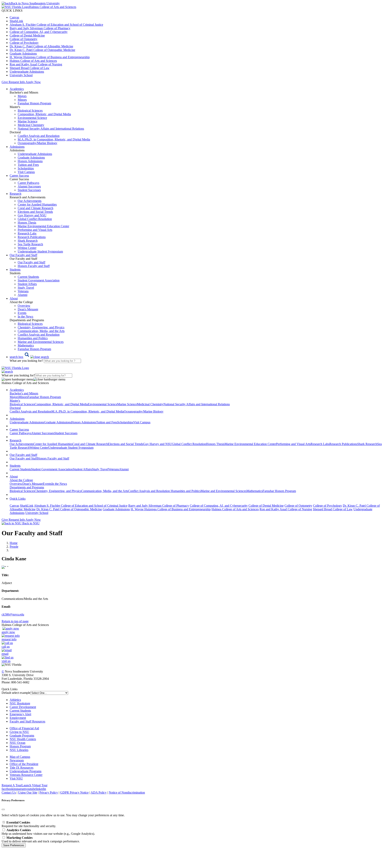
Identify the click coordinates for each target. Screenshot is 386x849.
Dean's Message (28, 309)
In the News (25, 316)
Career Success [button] (19, 175)
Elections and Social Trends (35, 211)
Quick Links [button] (18, 498)
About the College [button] (21, 480)
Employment (18, 718)
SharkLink (16, 21)
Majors (22, 96)
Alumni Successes (29, 186)
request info (9, 639)
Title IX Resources (21, 767)
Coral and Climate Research (35, 208)
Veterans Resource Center (26, 775)
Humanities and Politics (33, 338)
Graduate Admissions (23, 53)
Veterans (23, 291)
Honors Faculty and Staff (34, 266)
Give (5, 82)
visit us (6, 661)
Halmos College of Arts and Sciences (33, 60)
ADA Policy (99, 792)
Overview (24, 305)
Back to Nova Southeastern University (35, 3)
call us (6, 646)
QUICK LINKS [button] (12, 10)
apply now (8, 632)
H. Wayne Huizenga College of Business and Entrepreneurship (50, 57)
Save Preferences (13, 845)
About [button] (14, 298)
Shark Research (28, 240)
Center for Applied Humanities (37, 204)
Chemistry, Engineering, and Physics (41, 327)
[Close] (3, 809)
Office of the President (24, 764)
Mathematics (26, 345)
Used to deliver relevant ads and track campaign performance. (41, 839)
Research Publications (32, 237)
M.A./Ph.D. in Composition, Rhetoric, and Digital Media (54, 139)
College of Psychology (24, 42)
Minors (22, 99)
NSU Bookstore (20, 703)
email (5, 653)
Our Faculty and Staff (31, 262)
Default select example (16, 692)
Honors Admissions (30, 161)
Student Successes (29, 190)
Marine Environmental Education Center (43, 226)
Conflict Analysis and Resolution (39, 136)
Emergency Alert (20, 714)
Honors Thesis (27, 222)
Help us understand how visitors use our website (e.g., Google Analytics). (48, 831)
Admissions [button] (17, 146)
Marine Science (27, 121)
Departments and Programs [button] (27, 487)
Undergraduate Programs (25, 771)
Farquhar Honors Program (34, 103)
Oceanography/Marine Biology (37, 143)
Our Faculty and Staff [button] (23, 255)
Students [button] (15, 269)
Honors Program (20, 746)
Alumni (22, 295)
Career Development (23, 707)
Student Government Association (39, 280)
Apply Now (33, 82)
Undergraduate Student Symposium (40, 251)
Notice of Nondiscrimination (127, 792)
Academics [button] (17, 89)
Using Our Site (27, 792)
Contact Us (9, 792)
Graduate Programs (22, 735)
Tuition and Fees (28, 164)
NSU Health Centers (23, 739)
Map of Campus (20, 756)
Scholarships (26, 168)
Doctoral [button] (15, 408)
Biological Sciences (30, 110)
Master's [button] (15, 400)
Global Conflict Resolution (35, 219)
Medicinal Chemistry (31, 125)
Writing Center (27, 248)
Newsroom (17, 760)
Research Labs (27, 233)
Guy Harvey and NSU (32, 215)
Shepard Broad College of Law (29, 68)
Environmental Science (32, 117)
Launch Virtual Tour (34, 785)
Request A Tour (12, 785)
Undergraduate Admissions (27, 71)
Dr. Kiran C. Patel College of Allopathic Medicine (41, 46)
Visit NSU (16, 778)
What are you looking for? (27, 360)
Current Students (28, 276)
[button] (29, 357)
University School (21, 75)
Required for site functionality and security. (29, 824)
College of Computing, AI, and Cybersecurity (39, 32)
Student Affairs (27, 284)
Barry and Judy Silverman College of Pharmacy (40, 28)
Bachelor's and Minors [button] (24, 393)
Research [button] (15, 193)
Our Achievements (29, 201)
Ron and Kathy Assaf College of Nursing (36, 64)
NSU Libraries (19, 750)
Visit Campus (26, 172)
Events (22, 313)
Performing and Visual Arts (35, 229)
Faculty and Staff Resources (27, 721)
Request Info (17, 82)
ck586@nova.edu (13, 614)
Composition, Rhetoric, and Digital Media (44, 114)
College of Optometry (23, 39)
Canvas (14, 17)
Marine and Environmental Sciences (41, 341)
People (14, 546)
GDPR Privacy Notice (74, 792)
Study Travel (26, 287)
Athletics (15, 699)
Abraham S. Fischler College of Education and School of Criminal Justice (56, 24)
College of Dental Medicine (27, 35)
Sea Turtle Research (30, 244)
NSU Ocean (17, 742)
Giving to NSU (19, 732)
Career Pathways (28, 182)
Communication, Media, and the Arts (41, 331)
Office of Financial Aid (24, 728)
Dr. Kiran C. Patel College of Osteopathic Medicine (42, 50)
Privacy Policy (48, 792)
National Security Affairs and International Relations (51, 128)
